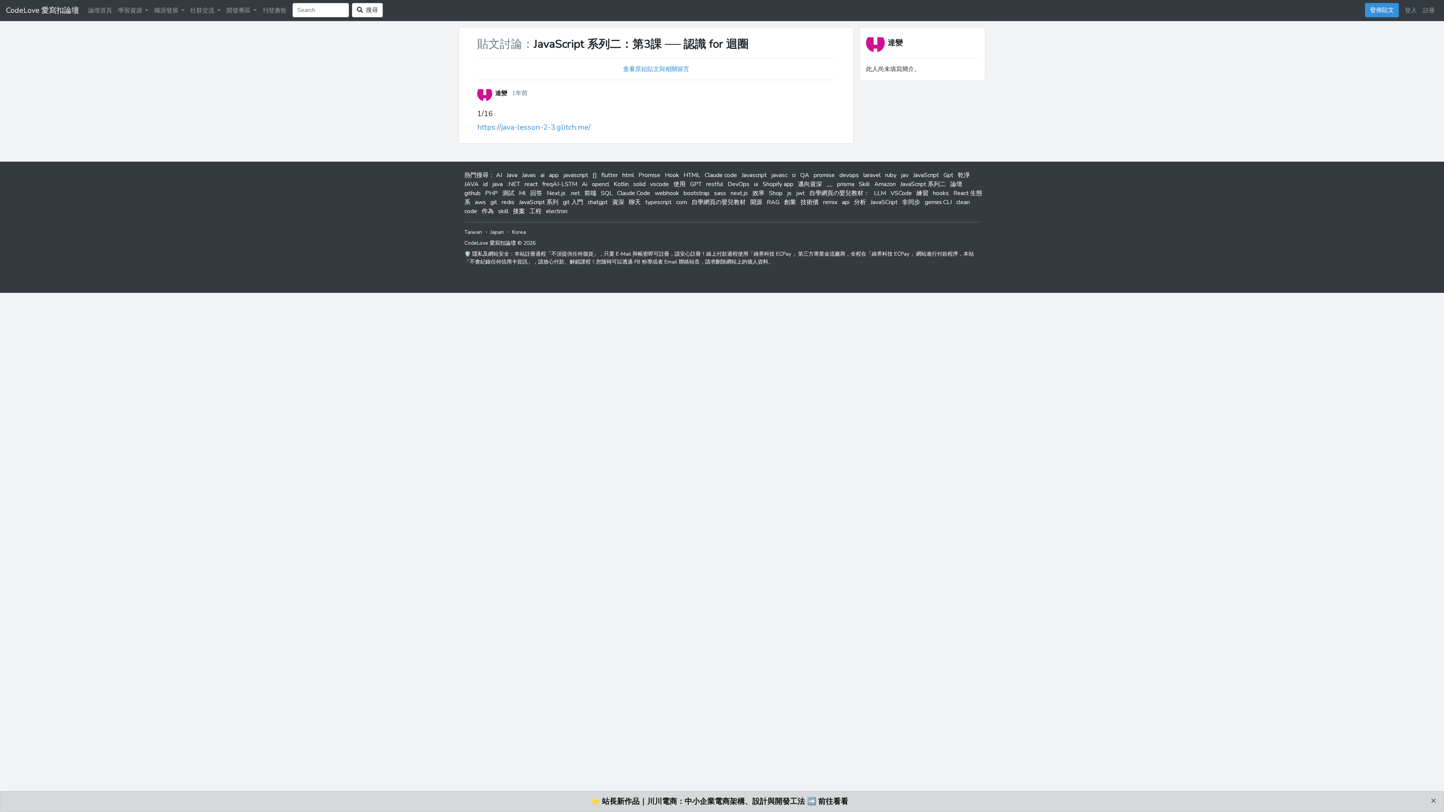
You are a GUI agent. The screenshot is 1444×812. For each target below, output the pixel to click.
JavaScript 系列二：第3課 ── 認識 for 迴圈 (641, 44)
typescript (658, 202)
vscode (659, 184)
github (472, 193)
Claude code (721, 175)
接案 (519, 211)
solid (639, 184)
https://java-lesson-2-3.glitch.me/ (534, 127)
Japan (497, 232)
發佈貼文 (1382, 10)
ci (794, 175)
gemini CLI (938, 202)
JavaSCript (884, 202)
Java (512, 175)
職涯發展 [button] (167, 10)
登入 (1411, 10)
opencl (600, 184)
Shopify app (778, 184)
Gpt (948, 175)
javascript (575, 175)
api (845, 202)
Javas (529, 175)
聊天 (635, 202)
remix (830, 202)
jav (905, 175)
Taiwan (473, 232)
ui (756, 184)
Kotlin (621, 184)
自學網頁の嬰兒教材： (839, 193)
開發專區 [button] (239, 10)
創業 (790, 202)
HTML (692, 175)
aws (480, 202)
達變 (895, 43)
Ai (584, 184)
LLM (880, 193)
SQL (607, 193)
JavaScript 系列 (538, 202)
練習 (922, 193)
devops (849, 175)
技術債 (810, 202)
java (497, 184)
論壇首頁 (100, 10)
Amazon (885, 184)
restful (714, 184)
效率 (758, 193)
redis (508, 202)
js (789, 193)
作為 (488, 211)
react (531, 184)
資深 (618, 202)
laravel (872, 175)
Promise (649, 175)
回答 (536, 193)
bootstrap (697, 193)
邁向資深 (810, 184)
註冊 (1429, 10)
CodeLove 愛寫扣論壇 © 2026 (499, 243)
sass (720, 193)
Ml (522, 193)
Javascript (754, 175)
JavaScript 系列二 (923, 184)
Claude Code (633, 193)
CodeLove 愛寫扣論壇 (42, 10)
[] (595, 175)
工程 (535, 211)
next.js (739, 193)
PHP (491, 193)
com (681, 202)
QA (804, 175)
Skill (864, 184)
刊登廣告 (274, 10)
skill (503, 211)
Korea (519, 232)
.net (575, 193)
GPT (696, 184)
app (554, 175)
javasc (779, 175)
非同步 (911, 202)
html (628, 175)
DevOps (738, 184)
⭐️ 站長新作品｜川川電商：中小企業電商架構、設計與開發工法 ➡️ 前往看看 (719, 801)
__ (830, 184)
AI (499, 175)
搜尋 (370, 10)
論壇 (956, 184)
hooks (941, 193)
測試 (508, 193)
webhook (667, 193)
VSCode (901, 193)
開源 (756, 202)
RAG (773, 202)
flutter (609, 175)
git (493, 202)
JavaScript (926, 175)
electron (556, 211)
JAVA (471, 184)
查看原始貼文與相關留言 (656, 69)
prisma (845, 184)
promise (824, 175)
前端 (590, 193)
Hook (672, 175)
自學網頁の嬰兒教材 (719, 202)
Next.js (556, 193)
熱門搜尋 (476, 175)
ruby (890, 175)
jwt (800, 193)
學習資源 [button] (131, 10)
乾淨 (964, 175)
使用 (679, 184)
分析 (860, 202)
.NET (513, 184)
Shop (776, 193)
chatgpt (598, 202)
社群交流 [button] (203, 10)
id (485, 184)
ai (542, 175)
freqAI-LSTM (559, 184)
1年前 (520, 93)
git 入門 (573, 202)
